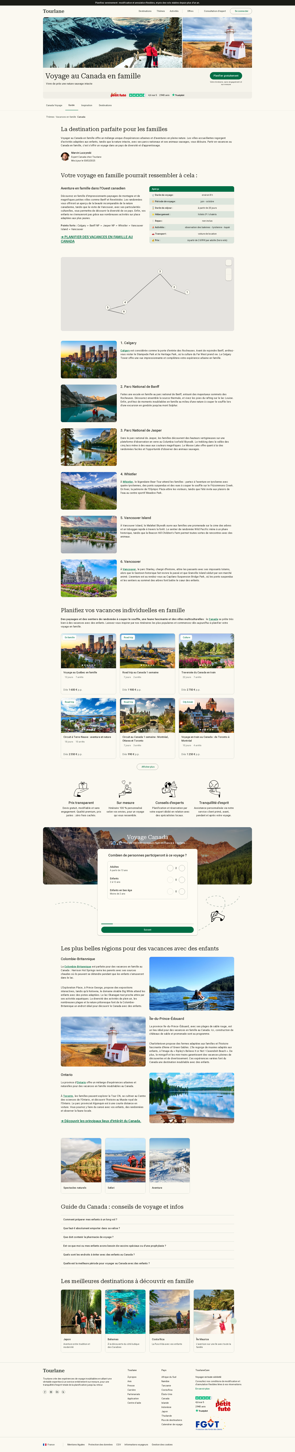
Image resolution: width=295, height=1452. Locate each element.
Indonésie (166, 1407)
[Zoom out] (229, 277)
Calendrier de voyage (172, 1424)
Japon (164, 1411)
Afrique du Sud (168, 1377)
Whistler (128, 481)
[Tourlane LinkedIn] (57, 1392)
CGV (118, 1444)
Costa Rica (167, 1390)
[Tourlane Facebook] (45, 1392)
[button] (53, 11)
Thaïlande (166, 1416)
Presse (131, 1385)
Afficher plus (148, 767)
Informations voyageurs (136, 1444)
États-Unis (166, 1394)
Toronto (68, 1096)
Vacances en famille (66, 117)
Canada (213, 619)
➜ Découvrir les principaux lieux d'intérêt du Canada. (101, 1121)
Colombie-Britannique (77, 966)
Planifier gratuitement (226, 75)
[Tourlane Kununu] (63, 1392)
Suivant (147, 930)
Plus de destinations (171, 1420)
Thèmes (50, 117)
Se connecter (241, 11)
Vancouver (129, 569)
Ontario (81, 1082)
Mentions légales (76, 1444)
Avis (130, 1381)
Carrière (132, 1390)
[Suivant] (233, 1321)
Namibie (165, 1381)
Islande (165, 1403)
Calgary (125, 350)
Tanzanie (166, 1385)
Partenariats (134, 1394)
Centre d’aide (134, 1403)
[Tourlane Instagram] (51, 1392)
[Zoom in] (229, 271)
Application (133, 1398)
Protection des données (100, 1444)
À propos (132, 1377)
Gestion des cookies (162, 1444)
